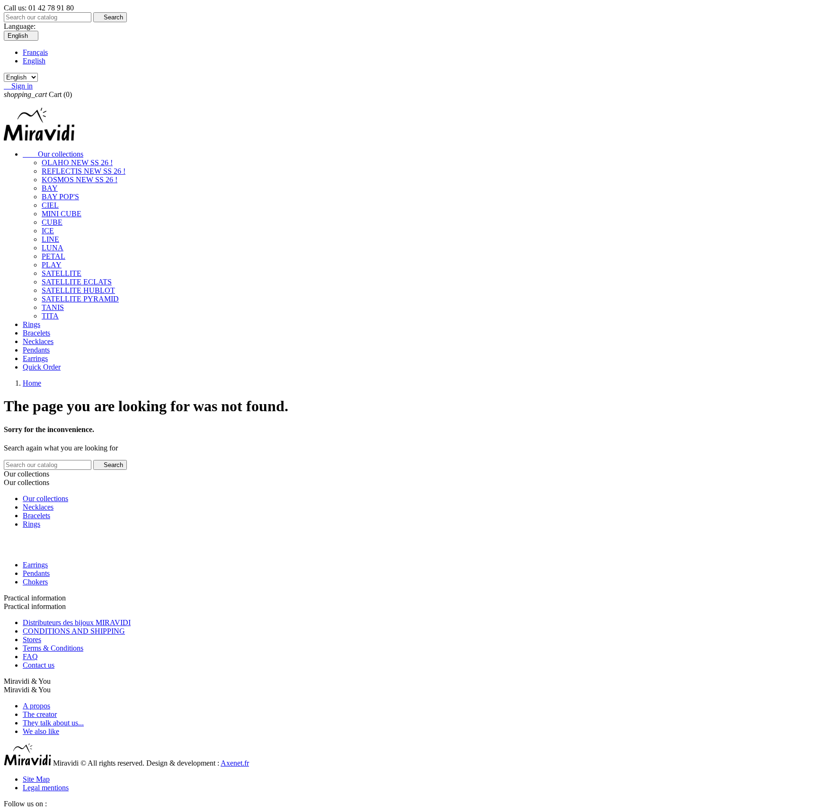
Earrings (35, 358)
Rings (31, 324)
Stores (32, 639)
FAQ (30, 657)
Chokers (35, 582)
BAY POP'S (60, 197)
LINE (50, 239)
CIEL (50, 205)
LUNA (52, 248)
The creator (40, 714)
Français (35, 52)
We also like (41, 731)
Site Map (36, 779)
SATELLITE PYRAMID (80, 299)
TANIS (53, 307)
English (34, 61)
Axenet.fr (235, 763)
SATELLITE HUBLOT (78, 290)
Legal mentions (46, 788)
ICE (48, 231)
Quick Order (42, 367)
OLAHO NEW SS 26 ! (77, 163)
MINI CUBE (61, 214)
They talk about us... (53, 723)
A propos (36, 706)
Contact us (38, 665)
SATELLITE (61, 273)
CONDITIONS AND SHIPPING (74, 631)
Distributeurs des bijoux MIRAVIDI (77, 622)
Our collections (53, 154)
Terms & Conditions (53, 648)
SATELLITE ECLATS (77, 282)
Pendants (36, 350)
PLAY (52, 265)
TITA (50, 316)
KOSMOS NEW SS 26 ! (79, 180)
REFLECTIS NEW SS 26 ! (83, 171)
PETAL (53, 256)
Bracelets (36, 333)
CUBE (52, 222)
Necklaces (38, 341)
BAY (50, 188)
